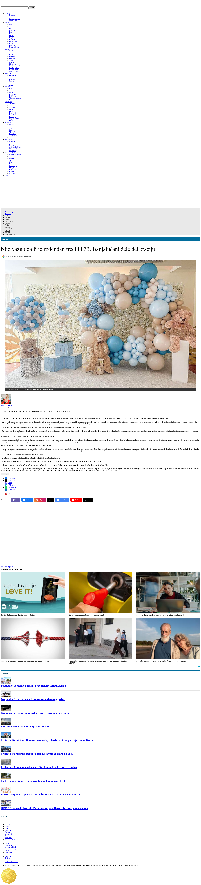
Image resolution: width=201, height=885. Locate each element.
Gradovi (7, 217)
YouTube (77, 500)
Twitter (7, 858)
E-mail (10, 494)
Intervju (7, 231)
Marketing (8, 845)
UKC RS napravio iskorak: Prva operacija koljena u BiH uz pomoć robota (44, 808)
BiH (6, 216)
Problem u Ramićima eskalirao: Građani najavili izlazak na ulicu (39, 767)
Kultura (7, 87)
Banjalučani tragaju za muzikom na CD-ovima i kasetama (35, 712)
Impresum (8, 852)
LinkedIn (11, 490)
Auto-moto (8, 139)
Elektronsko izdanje (11, 862)
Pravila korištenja (10, 847)
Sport (7, 49)
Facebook (11, 478)
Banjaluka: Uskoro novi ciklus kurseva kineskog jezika (33, 699)
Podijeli (6, 474)
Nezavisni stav (10, 234)
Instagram (41, 500)
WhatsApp (12, 487)
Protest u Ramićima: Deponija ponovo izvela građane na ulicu (37, 753)
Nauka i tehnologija (11, 153)
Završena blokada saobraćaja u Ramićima (25, 726)
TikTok (89, 500)
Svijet (7, 225)
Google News (64, 500)
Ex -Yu (7, 223)
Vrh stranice (7, 821)
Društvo (7, 219)
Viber (10, 483)
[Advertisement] (100, 192)
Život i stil (8, 102)
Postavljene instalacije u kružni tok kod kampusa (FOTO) (34, 780)
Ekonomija (8, 73)
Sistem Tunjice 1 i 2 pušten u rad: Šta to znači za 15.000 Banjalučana (41, 794)
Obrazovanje (9, 221)
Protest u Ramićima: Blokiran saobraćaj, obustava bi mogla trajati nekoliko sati (48, 740)
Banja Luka (9, 229)
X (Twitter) (12, 480)
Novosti (7, 22)
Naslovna (8, 13)
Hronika (7, 227)
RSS (6, 860)
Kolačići (8, 851)
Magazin (8, 122)
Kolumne (8, 233)
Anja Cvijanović (6, 405)
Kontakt (7, 843)
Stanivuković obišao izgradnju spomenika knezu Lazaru (33, 685)
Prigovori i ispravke (7, 567)
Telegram (11, 485)
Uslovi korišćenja (11, 849)
